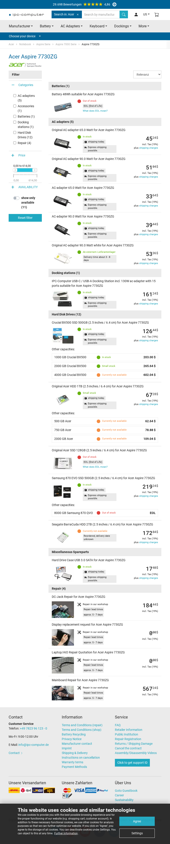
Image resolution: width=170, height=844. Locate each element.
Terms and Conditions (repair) (82, 725)
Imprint (67, 748)
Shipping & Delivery (75, 753)
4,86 (81, 4)
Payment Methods (74, 767)
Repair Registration (128, 739)
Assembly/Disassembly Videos (136, 753)
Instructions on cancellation (81, 757)
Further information (66, 833)
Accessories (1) (26, 108)
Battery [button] (45, 26)
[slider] (15, 170)
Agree (137, 821)
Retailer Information (128, 729)
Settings (137, 833)
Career (119, 795)
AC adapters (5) (26, 98)
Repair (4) (24, 143)
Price (21, 155)
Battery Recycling (74, 734)
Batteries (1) (26, 116)
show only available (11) (28, 202)
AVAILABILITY (28, 187)
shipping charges (148, 147)
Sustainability (124, 800)
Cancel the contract (128, 748)
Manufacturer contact (77, 743)
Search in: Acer (64, 14)
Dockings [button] (121, 26)
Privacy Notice (71, 739)
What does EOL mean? (95, 110)
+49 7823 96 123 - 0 (33, 728)
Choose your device (22, 36)
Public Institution (126, 734)
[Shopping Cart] (156, 14)
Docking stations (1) (26, 124)
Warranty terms (72, 762)
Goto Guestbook (126, 790)
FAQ (118, 725)
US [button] (145, 14)
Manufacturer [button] (19, 26)
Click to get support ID (132, 762)
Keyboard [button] (97, 26)
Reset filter (25, 217)
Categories (25, 85)
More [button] (143, 26)
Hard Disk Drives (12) (25, 135)
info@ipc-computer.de (33, 744)
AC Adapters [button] (70, 26)
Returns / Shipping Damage (134, 743)
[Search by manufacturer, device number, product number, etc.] (124, 14)
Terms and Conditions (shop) (81, 729)
